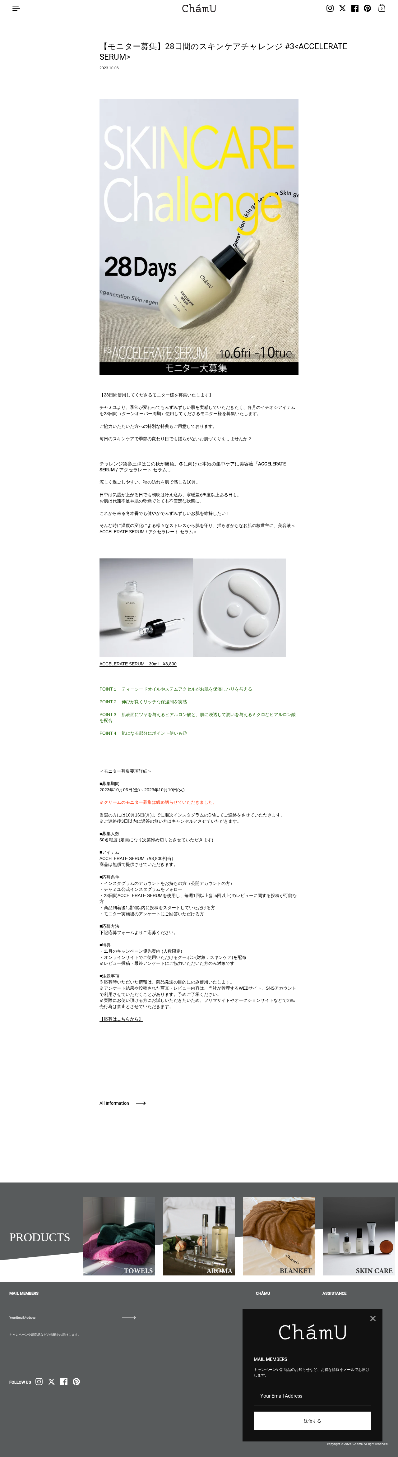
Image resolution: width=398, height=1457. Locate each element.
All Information (114, 1103)
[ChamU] (198, 8)
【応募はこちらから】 (121, 1018)
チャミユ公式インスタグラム (132, 889)
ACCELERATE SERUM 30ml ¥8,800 (138, 663)
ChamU (358, 1443)
